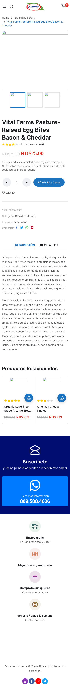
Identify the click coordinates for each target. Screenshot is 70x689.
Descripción (25, 245)
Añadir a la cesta (49, 182)
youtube (38, 681)
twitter (45, 681)
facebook (32, 681)
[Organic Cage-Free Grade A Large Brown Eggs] (18, 386)
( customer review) (32, 144)
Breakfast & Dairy (25, 216)
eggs (24, 221)
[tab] (25, 245)
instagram (25, 681)
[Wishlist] (28, 389)
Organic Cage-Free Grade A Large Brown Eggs (18, 410)
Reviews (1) (49, 245)
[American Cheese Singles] (51, 386)
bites (17, 221)
